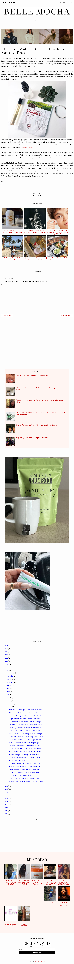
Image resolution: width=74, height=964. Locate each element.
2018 (6, 667)
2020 (6, 661)
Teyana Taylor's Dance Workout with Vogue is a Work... (25, 740)
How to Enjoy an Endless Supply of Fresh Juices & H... (25, 728)
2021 (6, 658)
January (9, 707)
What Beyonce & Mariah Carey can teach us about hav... (26, 713)
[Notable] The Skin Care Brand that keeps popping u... (25, 743)
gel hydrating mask (28, 147)
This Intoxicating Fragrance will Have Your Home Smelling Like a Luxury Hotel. (40, 389)
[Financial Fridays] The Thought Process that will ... (25, 755)
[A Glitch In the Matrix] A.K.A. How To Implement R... (26, 763)
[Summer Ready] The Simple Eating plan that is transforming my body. (57, 258)
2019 (6, 664)
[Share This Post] (35, 196)
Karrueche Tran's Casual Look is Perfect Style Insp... (24, 778)
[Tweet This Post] (33, 196)
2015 (6, 789)
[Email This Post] (40, 196)
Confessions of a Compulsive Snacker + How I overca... (25, 745)
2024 (6, 649)
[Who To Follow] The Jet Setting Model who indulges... (26, 734)
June (8, 691)
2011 (6, 801)
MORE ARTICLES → (66, 315)
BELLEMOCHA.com (40, 961)
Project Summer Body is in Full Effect (20, 775)
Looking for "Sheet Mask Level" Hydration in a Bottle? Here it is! (37, 425)
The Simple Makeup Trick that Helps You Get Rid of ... (25, 716)
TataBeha (4, 277)
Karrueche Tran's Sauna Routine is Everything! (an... (25, 730)
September (10, 682)
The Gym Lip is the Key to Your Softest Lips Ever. (32, 375)
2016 (6, 786)
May (8, 695)
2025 (6, 646)
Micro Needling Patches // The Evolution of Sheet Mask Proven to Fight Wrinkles (57, 230)
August (9, 685)
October (9, 679)
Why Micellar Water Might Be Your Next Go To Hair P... (26, 710)
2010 (6, 804)
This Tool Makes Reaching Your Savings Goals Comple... (26, 737)
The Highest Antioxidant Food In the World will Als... (25, 772)
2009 (6, 808)
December (10, 673)
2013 (6, 795)
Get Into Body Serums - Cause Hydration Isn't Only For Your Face (35, 230)
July (8, 688)
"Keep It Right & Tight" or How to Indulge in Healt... (25, 751)
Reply (2, 284)
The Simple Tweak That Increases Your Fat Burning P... (25, 722)
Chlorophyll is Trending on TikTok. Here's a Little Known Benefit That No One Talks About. (41, 414)
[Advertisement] (37, 342)
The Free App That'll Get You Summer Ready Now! (13, 258)
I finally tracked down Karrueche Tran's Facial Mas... (24, 769)
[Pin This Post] (38, 196)
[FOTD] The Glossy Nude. (17, 760)
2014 (6, 792)
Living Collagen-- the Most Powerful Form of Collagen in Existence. (12, 230)
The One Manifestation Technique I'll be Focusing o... (25, 748)
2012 (6, 798)
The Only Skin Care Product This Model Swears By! (24, 757)
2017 (6, 670)
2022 (6, 655)
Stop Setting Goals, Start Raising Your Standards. (32, 438)
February (9, 704)
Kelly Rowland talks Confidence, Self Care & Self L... (25, 719)
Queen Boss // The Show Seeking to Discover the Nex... (26, 725)
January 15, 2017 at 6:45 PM (7, 278)
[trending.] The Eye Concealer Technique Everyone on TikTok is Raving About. (40, 401)
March (9, 701)
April (8, 698)
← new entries (7, 315)
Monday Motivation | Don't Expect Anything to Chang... (26, 781)
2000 (6, 814)
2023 (6, 652)
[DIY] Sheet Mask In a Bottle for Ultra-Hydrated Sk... (25, 766)
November (10, 676)
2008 (6, 811)
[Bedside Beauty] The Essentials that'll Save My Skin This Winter (35, 258)
